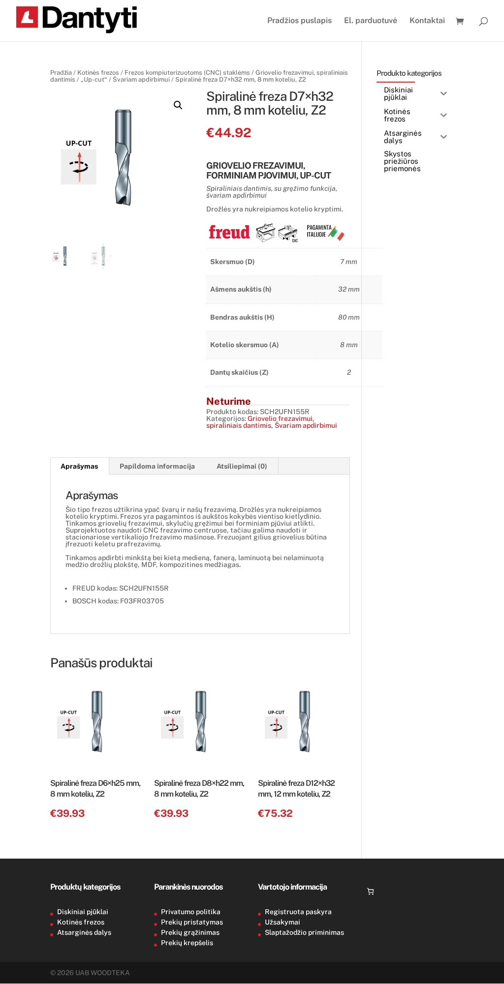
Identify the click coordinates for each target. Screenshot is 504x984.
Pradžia (61, 72)
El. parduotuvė (370, 21)
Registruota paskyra (298, 912)
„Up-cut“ (94, 79)
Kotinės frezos (98, 72)
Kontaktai (427, 21)
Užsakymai (282, 922)
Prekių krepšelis (187, 943)
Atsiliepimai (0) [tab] (242, 466)
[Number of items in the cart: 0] (370, 891)
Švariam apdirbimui (141, 79)
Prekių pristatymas (192, 922)
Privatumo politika (190, 912)
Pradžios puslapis (299, 21)
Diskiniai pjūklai (82, 912)
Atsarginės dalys (84, 932)
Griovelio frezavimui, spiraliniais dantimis (260, 422)
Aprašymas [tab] (79, 466)
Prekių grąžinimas (190, 932)
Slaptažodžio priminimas (304, 932)
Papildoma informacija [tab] (157, 466)
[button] (178, 105)
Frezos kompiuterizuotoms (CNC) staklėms (187, 72)
